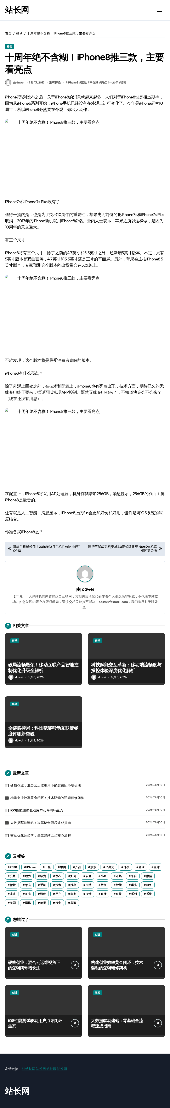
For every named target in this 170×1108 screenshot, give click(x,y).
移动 (9, 46)
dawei (88, 589)
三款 (84, 82)
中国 (63, 867)
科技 (119, 894)
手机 (43, 885)
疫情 (88, 894)
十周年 (113, 82)
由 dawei (18, 82)
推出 (73, 885)
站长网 (17, 9)
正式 (28, 894)
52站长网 (28, 1069)
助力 (28, 876)
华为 (43, 876)
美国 (13, 903)
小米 (104, 876)
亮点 (104, 82)
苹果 (43, 903)
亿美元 (110, 867)
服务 (149, 885)
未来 (13, 894)
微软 (13, 885)
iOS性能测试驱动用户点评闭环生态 (36, 810)
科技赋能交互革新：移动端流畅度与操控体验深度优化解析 (126, 668)
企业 (141, 867)
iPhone (31, 867)
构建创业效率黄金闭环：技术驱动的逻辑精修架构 (47, 798)
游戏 (43, 894)
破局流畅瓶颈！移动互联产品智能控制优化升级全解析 (43, 668)
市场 (119, 876)
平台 (134, 876)
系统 (149, 894)
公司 (13, 876)
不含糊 (94, 82)
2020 (13, 867)
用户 (58, 894)
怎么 (28, 885)
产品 (78, 867)
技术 (58, 885)
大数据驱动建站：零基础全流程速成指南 (40, 823)
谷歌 (73, 903)
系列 (134, 894)
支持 (88, 885)
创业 (14, 934)
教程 (97, 992)
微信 (149, 876)
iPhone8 (73, 82)
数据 (104, 885)
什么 (126, 867)
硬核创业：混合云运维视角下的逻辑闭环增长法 (45, 785)
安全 (88, 876)
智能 (119, 885)
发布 (58, 876)
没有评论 (55, 82)
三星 (48, 867)
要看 (124, 82)
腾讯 (28, 903)
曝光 (134, 885)
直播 (104, 894)
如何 (73, 876)
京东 (93, 867)
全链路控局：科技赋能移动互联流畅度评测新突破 (43, 731)
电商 (73, 894)
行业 (58, 903)
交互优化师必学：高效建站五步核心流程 (40, 835)
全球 (157, 867)
